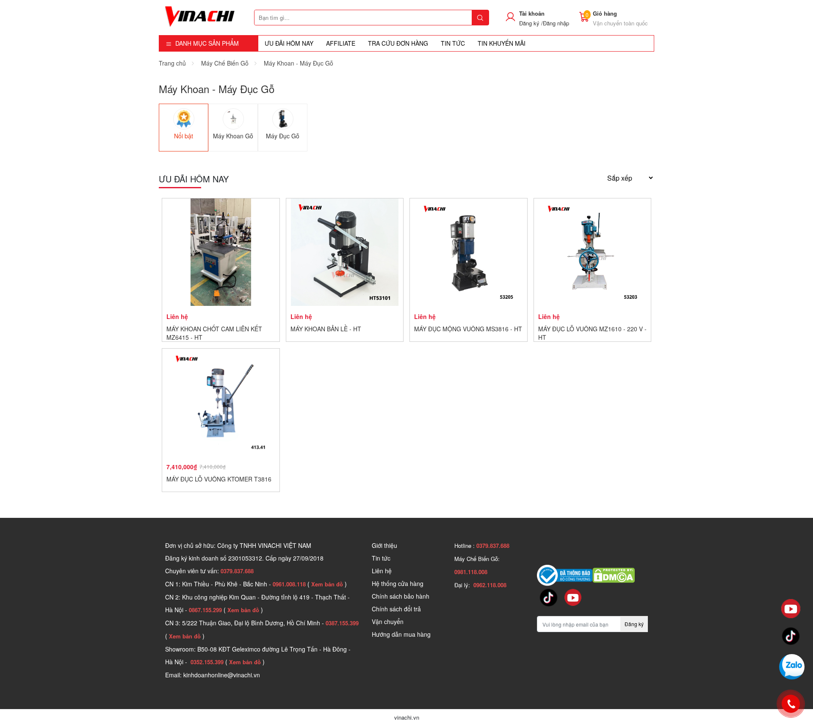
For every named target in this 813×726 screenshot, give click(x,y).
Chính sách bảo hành (400, 596)
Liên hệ (382, 570)
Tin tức (381, 558)
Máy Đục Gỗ (282, 136)
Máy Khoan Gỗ (233, 136)
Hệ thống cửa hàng (397, 583)
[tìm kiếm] (480, 17)
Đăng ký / (531, 23)
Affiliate (340, 43)
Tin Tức (453, 43)
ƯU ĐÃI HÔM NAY (289, 43)
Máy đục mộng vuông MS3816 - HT (468, 328)
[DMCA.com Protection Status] (613, 574)
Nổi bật (183, 136)
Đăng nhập (556, 23)
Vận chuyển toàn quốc (620, 23)
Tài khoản (532, 13)
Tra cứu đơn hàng (398, 43)
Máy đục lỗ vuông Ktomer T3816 (218, 479)
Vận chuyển (388, 621)
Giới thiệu (384, 545)
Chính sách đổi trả (396, 609)
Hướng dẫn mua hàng (401, 634)
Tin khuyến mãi (501, 43)
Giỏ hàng (605, 13)
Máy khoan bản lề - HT (325, 328)
